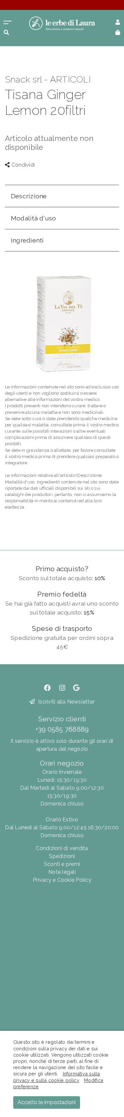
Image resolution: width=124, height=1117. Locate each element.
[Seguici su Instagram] (62, 688)
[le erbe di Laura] (62, 23)
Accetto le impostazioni (47, 1102)
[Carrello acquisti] (117, 32)
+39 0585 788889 (62, 729)
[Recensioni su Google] (76, 688)
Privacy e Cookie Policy (62, 880)
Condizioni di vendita (62, 848)
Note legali (62, 872)
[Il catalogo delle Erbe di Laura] (7, 21)
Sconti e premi (62, 864)
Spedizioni (62, 856)
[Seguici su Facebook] (47, 688)
